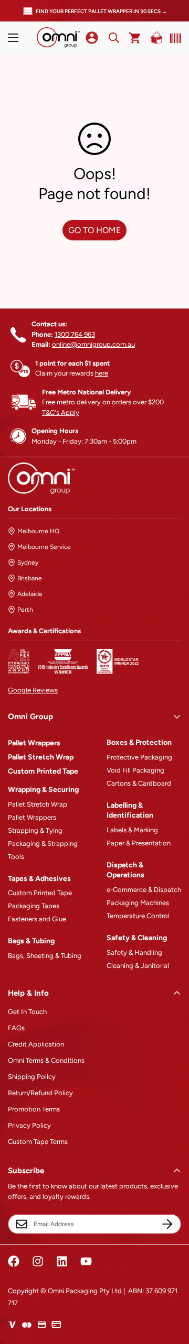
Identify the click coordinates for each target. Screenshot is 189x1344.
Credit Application (36, 1044)
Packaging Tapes (33, 906)
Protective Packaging (139, 757)
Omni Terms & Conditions (46, 1060)
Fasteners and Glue (37, 919)
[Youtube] (86, 1261)
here (101, 373)
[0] (135, 38)
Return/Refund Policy (40, 1093)
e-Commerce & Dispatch (144, 890)
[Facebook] (13, 1261)
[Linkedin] (62, 1261)
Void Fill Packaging (135, 770)
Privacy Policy (29, 1125)
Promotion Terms (34, 1109)
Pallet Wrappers (34, 743)
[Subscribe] (167, 1224)
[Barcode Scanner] (173, 38)
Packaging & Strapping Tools (43, 850)
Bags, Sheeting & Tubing (44, 956)
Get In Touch (27, 1012)
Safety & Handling (134, 952)
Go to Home (94, 230)
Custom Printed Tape (43, 771)
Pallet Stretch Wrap (41, 757)
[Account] (91, 37)
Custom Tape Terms (38, 1141)
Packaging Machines (138, 903)
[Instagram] (38, 1261)
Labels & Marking (132, 830)
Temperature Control (138, 916)
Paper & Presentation (139, 843)
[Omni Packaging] (58, 37)
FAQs (16, 1028)
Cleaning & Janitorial (138, 966)
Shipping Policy (32, 1077)
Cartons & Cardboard (139, 783)
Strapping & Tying (35, 830)
